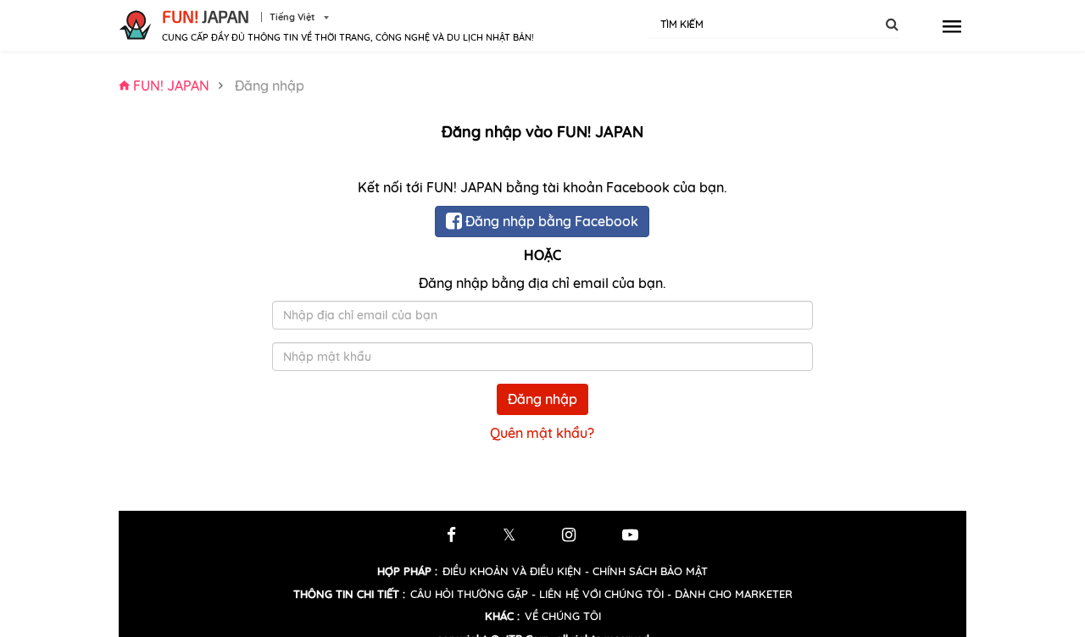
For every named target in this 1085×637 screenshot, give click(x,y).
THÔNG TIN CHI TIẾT (349, 594)
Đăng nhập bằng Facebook (550, 221)
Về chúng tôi (563, 616)
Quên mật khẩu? (542, 432)
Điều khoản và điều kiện (511, 571)
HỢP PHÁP (407, 571)
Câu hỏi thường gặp (469, 594)
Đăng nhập (542, 399)
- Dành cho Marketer (730, 594)
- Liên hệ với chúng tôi (597, 594)
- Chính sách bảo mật (646, 571)
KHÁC (502, 616)
